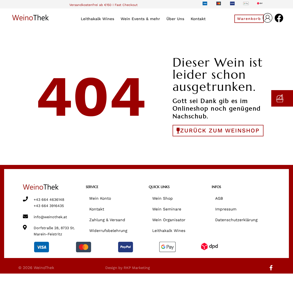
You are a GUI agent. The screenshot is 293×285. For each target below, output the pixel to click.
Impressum (225, 209)
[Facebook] (279, 18)
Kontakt (96, 209)
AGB (219, 198)
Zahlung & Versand (107, 220)
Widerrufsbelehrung (108, 230)
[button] (249, 19)
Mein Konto (100, 198)
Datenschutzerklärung (236, 220)
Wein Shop (162, 198)
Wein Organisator (168, 220)
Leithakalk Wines (168, 230)
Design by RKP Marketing (127, 268)
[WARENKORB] (282, 98)
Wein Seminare (166, 209)
